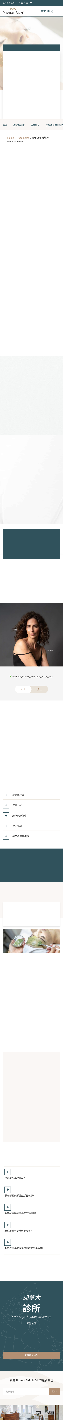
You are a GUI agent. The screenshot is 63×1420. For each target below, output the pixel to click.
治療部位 (35, 125)
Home (10, 138)
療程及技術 (19, 125)
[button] (31, 3)
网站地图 (31, 1323)
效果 (5, 125)
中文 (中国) (24, 3)
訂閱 (54, 1391)
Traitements (22, 138)
